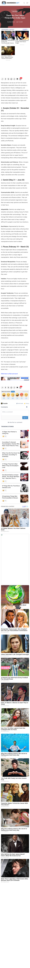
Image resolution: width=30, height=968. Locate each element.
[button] (27, 3)
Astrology (15, 11)
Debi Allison (12, 22)
